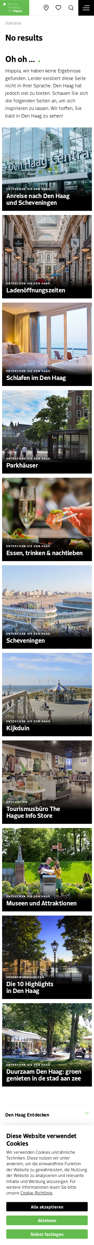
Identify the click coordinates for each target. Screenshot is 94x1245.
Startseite (13, 23)
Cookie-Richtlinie (36, 1192)
